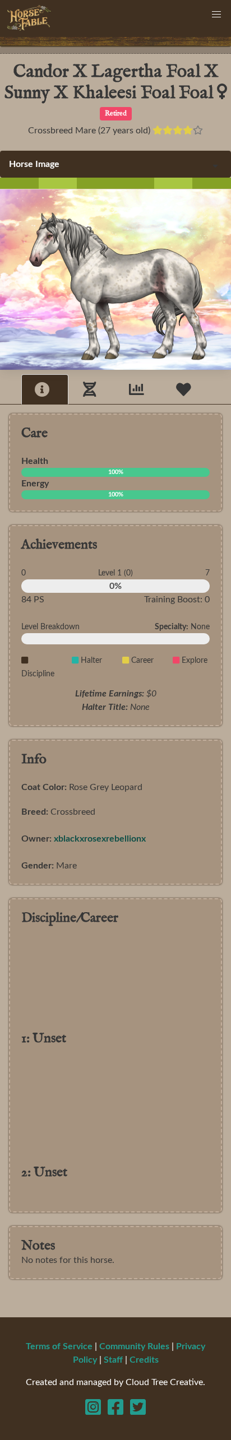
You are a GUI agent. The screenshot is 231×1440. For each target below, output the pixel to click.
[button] (216, 14)
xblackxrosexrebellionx (100, 838)
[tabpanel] (115, 846)
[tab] (44, 389)
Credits (144, 1359)
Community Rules (134, 1346)
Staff (113, 1359)
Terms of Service (59, 1346)
